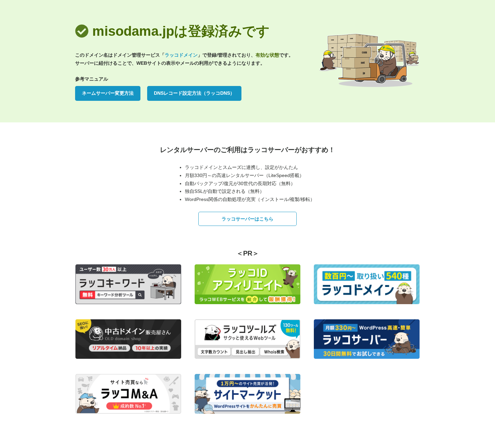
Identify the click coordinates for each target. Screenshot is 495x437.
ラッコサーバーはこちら (247, 219)
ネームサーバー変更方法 (108, 93)
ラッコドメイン (181, 55)
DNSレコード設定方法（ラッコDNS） (194, 93)
